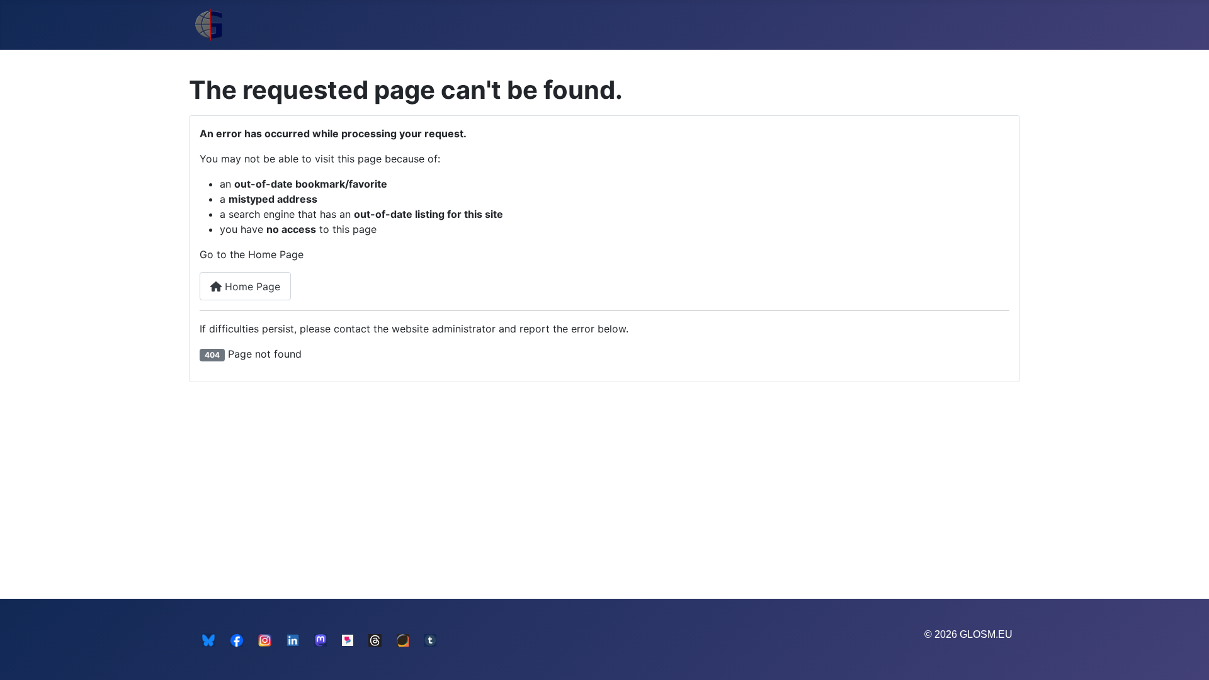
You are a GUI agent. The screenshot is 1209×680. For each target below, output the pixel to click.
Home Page (251, 286)
